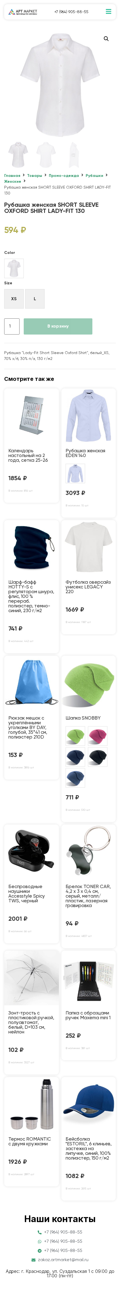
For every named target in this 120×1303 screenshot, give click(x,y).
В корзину (58, 326)
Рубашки (94, 176)
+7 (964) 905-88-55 (71, 12)
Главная (12, 176)
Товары (34, 176)
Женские (12, 182)
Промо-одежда (64, 176)
